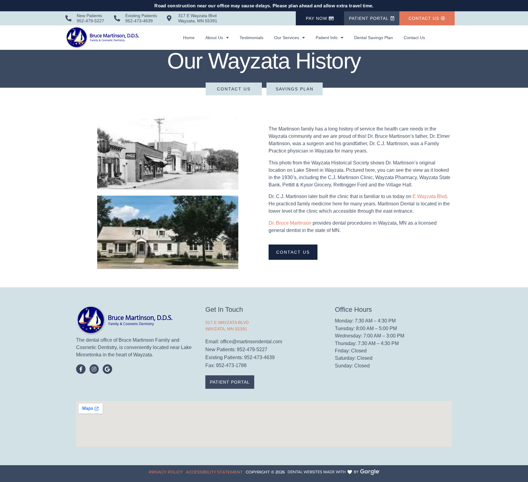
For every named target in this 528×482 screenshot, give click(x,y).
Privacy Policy (166, 471)
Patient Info (327, 37)
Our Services (286, 37)
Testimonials (251, 37)
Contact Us (414, 37)
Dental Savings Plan (373, 37)
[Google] (107, 369)
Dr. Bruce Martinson (290, 223)
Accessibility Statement (214, 471)
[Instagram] (94, 369)
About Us (214, 37)
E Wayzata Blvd (430, 196)
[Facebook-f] (81, 369)
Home (189, 37)
